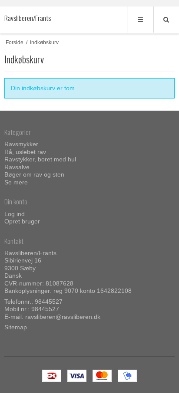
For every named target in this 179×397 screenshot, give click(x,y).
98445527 (49, 301)
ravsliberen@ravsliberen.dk (62, 316)
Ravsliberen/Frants (21, 18)
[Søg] (166, 20)
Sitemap (15, 327)
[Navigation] (140, 20)
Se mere (16, 182)
